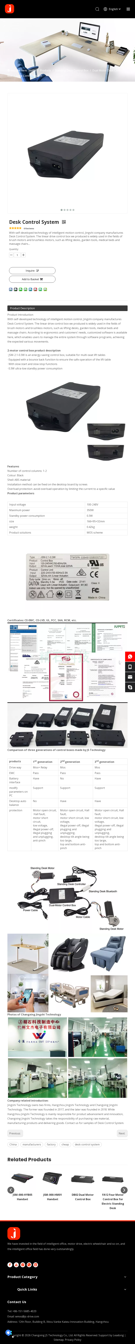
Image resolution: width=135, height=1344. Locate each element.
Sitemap (59, 1340)
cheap (65, 1144)
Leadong (118, 1335)
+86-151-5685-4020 (24, 1311)
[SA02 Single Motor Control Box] (112, 1178)
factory (51, 1144)
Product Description (22, 308)
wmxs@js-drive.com (27, 1316)
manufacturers (32, 1144)
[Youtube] (16, 1264)
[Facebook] (9, 1264)
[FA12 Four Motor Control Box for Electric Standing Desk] (82, 1178)
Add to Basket (30, 279)
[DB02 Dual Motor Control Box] (52, 1178)
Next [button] (124, 1190)
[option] (22, 1183)
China (13, 1144)
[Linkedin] (35, 1264)
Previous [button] (10, 1190)
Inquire (30, 270)
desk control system (87, 1144)
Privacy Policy (73, 1340)
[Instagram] (22, 1264)
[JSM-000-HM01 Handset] (22, 1178)
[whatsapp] (29, 1264)
